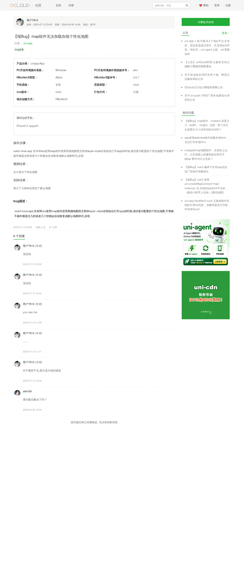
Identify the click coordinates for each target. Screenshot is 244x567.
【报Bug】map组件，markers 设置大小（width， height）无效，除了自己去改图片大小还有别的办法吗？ (207, 125)
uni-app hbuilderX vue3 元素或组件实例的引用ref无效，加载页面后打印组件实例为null (207, 205)
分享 (54, 227)
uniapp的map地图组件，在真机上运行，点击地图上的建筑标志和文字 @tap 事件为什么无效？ (206, 154)
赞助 (206, 5)
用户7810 (32, 20)
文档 (58, 5)
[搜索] (186, 5)
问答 (71, 5)
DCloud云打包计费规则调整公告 (204, 87)
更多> (225, 33)
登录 (217, 5)
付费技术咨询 (206, 22)
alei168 (27, 391)
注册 (228, 5)
